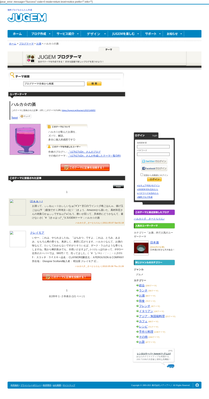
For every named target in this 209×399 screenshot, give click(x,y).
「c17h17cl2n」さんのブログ (84, 151)
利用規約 (15, 385)
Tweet (14, 117)
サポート (152, 34)
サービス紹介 (67, 34)
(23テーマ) (170, 316)
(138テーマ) (159, 332)
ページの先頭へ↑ (197, 385)
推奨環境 (47, 385)
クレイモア (37, 232)
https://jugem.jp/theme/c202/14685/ (79, 110)
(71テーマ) (153, 327)
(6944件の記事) (157, 247)
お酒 (142, 295)
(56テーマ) (153, 291)
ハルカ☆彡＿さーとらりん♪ (149, 218)
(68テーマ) (153, 321)
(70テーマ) (150, 301)
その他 (143, 336)
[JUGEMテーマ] (109, 49)
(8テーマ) (155, 306)
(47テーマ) (150, 342)
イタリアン (146, 311)
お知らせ (173, 34)
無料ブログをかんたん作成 (20, 10)
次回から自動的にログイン (155, 175)
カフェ (143, 321)
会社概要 (57, 385)
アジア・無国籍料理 (152, 316)
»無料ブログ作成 (144, 197)
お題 (142, 341)
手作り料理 (146, 331)
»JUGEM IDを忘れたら (147, 189)
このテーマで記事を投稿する (85, 167)
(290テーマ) (151, 286)
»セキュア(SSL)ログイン (148, 185)
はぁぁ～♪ (36, 201)
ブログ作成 (40, 34)
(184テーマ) (153, 337)
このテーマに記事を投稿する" (66, 276)
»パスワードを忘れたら (148, 193)
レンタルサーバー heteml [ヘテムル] (154, 353)
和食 (142, 300)
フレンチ (144, 306)
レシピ (143, 326)
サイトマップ (69, 385)
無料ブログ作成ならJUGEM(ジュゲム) (27, 20)
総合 (142, 285)
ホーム (17, 34)
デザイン (94, 34)
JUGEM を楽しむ (124, 34)
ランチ (143, 290)
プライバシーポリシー (31, 385)
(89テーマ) (150, 296)
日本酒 (154, 242)
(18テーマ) (159, 311)
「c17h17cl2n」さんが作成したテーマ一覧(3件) (94, 155)
